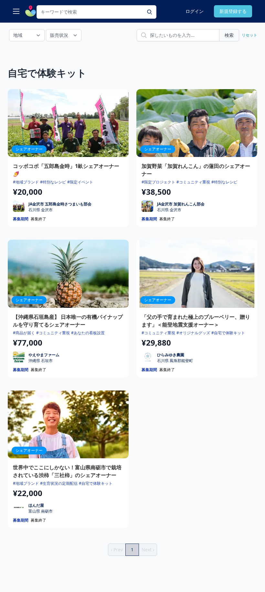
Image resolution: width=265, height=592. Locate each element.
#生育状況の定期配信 (59, 483)
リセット (249, 35)
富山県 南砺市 (40, 511)
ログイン (195, 11)
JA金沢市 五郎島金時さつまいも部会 (59, 204)
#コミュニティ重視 (193, 182)
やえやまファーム (43, 355)
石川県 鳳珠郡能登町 (175, 360)
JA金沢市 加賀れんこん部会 (181, 204)
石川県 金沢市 (40, 210)
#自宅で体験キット (228, 333)
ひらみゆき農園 (170, 355)
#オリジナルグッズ (193, 333)
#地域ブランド (26, 182)
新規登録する (233, 11)
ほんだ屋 (36, 505)
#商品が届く (24, 333)
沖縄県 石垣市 (40, 360)
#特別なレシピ (53, 182)
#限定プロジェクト (158, 182)
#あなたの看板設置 (88, 333)
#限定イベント (80, 182)
